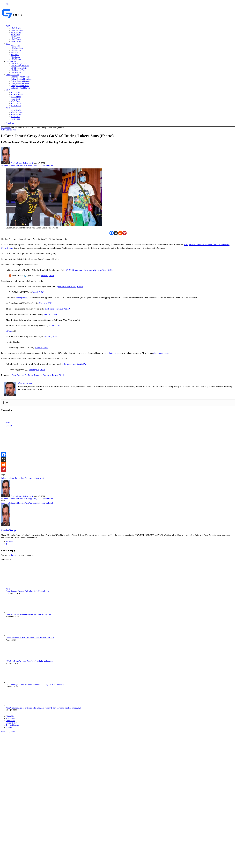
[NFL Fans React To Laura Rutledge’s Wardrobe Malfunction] (19, 659)
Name (16, 819)
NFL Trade (15, 55)
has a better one (111, 353)
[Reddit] (120, 233)
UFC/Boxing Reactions (20, 66)
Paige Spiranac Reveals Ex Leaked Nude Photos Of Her (28, 591)
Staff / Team (10, 718)
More (8, 108)
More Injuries (16, 114)
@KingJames (22, 297)
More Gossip (16, 110)
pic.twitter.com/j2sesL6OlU (100, 270)
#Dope (9, 331)
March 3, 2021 (47, 275)
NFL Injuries (16, 50)
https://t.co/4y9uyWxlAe (75, 364)
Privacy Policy (11, 723)
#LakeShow (82, 270)
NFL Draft (15, 52)
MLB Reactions (17, 94)
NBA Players (16, 41)
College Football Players (20, 88)
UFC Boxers (16, 72)
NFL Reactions (17, 48)
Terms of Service (12, 725)
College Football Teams (20, 86)
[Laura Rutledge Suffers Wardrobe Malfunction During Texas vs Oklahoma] (19, 682)
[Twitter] (7, 402)
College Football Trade (20, 83)
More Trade (15, 119)
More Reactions (17, 112)
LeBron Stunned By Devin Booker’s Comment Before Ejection (38, 375)
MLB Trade (15, 101)
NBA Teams (16, 39)
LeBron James (14, 478)
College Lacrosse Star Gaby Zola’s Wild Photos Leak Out (28, 614)
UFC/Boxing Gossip (19, 63)
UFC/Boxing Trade (18, 70)
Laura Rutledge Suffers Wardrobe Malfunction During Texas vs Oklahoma (35, 684)
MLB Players (16, 106)
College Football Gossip (20, 77)
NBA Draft (15, 35)
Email (33, 819)
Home (3, 128)
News (13, 130)
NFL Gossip (15, 46)
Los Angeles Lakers (30, 478)
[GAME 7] (11, 18)
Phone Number (54, 819)
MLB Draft (15, 99)
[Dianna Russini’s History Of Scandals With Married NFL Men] (19, 635)
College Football (12, 75)
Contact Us (10, 721)
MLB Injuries (16, 97)
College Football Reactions (21, 79)
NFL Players (16, 59)
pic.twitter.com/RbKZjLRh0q (70, 286)
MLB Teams (16, 103)
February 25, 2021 (37, 369)
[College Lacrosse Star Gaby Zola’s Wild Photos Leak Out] (19, 612)
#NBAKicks (71, 270)
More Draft (15, 117)
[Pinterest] (124, 233)
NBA (8, 26)
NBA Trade (15, 37)
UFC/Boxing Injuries (19, 68)
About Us (10, 716)
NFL (8, 44)
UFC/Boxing (11, 61)
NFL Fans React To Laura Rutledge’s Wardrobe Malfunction (29, 661)
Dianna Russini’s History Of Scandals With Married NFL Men (30, 638)
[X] (116, 233)
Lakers (4, 478)
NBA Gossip (16, 28)
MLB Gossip (16, 92)
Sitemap (9, 727)
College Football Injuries (20, 81)
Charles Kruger (17, 163)
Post (8, 422)
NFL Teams (15, 57)
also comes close (160, 353)
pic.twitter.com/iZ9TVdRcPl (57, 309)
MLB (8, 90)
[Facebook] (111, 233)
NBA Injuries (16, 32)
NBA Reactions (17, 30)
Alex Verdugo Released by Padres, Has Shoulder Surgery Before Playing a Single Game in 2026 (43, 708)
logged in (14, 555)
